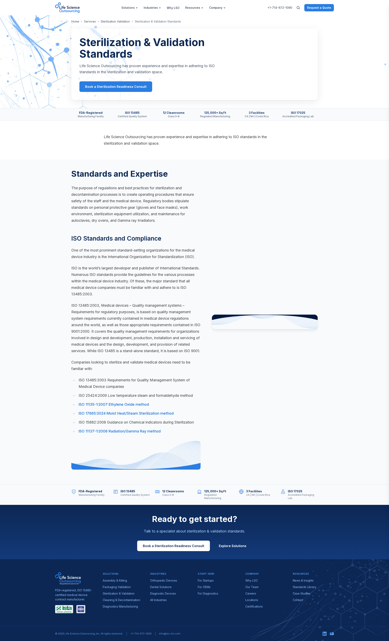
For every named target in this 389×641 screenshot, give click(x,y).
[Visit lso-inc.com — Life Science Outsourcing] (68, 578)
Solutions (128, 7)
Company (215, 7)
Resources (192, 7)
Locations (251, 600)
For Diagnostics (208, 593)
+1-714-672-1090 (279, 7)
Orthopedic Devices (163, 580)
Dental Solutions (161, 587)
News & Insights (303, 580)
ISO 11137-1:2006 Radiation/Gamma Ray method (120, 431)
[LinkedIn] (325, 634)
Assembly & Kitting (115, 580)
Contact (298, 600)
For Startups (206, 580)
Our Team (252, 587)
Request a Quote (319, 7)
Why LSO (173, 8)
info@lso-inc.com (169, 633)
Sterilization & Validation (119, 593)
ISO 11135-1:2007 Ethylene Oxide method (114, 404)
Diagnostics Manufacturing (120, 606)
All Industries (158, 600)
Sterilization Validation (115, 21)
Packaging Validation (117, 587)
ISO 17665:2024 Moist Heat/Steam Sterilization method (126, 413)
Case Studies (301, 593)
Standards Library (304, 587)
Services (90, 21)
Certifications (254, 606)
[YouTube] (332, 634)
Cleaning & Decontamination (121, 600)
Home (75, 21)
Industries (151, 7)
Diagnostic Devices (163, 593)
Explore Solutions (232, 546)
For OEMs (204, 587)
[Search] (298, 7)
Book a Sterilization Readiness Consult (115, 87)
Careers (250, 593)
